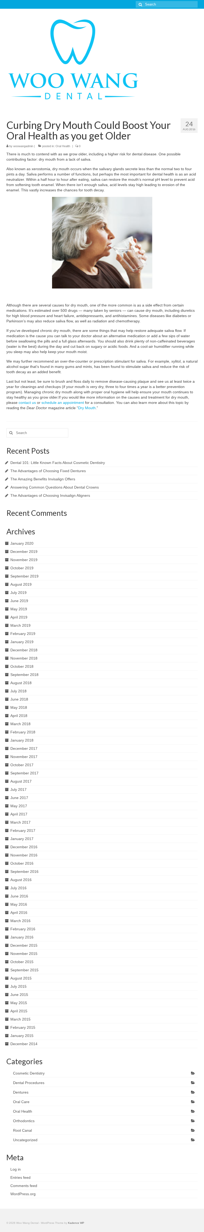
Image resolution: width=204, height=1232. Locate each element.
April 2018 (18, 716)
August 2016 (21, 880)
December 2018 (23, 650)
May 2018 (18, 707)
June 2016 (19, 896)
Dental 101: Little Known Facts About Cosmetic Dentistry (57, 463)
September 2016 (24, 871)
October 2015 (21, 962)
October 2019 (21, 568)
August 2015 (21, 978)
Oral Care (21, 1102)
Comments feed (23, 1186)
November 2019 (23, 560)
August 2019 (21, 584)
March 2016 (20, 921)
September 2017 (24, 773)
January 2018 (21, 740)
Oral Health (63, 146)
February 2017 (22, 830)
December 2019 (23, 551)
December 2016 (23, 847)
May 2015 (18, 1003)
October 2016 (21, 863)
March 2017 (20, 822)
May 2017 (18, 806)
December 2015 (23, 945)
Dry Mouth (87, 408)
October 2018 (21, 666)
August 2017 (21, 781)
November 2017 (23, 757)
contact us (27, 402)
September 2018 (24, 675)
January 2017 (21, 839)
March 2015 (20, 1019)
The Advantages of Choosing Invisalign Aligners (50, 495)
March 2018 (20, 724)
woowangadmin (23, 146)
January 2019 (21, 642)
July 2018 (18, 691)
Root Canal (22, 1130)
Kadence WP (76, 1222)
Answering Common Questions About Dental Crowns (54, 487)
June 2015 (19, 994)
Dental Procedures (28, 1083)
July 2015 (18, 986)
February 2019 (22, 633)
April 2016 (18, 912)
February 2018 (22, 732)
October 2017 (21, 765)
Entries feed (20, 1177)
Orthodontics (24, 1121)
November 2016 (23, 855)
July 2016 (18, 888)
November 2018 (23, 658)
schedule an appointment (62, 402)
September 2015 (24, 970)
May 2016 (18, 904)
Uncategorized (25, 1140)
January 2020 (21, 543)
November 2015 (23, 953)
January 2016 (21, 937)
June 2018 (19, 699)
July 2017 (18, 789)
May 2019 (18, 609)
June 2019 (19, 601)
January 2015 (21, 1036)
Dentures (20, 1092)
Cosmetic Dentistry (29, 1073)
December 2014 (23, 1044)
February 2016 (22, 929)
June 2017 (19, 798)
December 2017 (23, 748)
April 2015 (18, 1011)
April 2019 (18, 617)
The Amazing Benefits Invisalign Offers (42, 479)
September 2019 (24, 576)
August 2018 (21, 683)
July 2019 (18, 592)
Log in (15, 1169)
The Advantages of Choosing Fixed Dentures (48, 471)
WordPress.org (23, 1194)
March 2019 (20, 625)
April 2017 (18, 814)
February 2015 (22, 1027)
